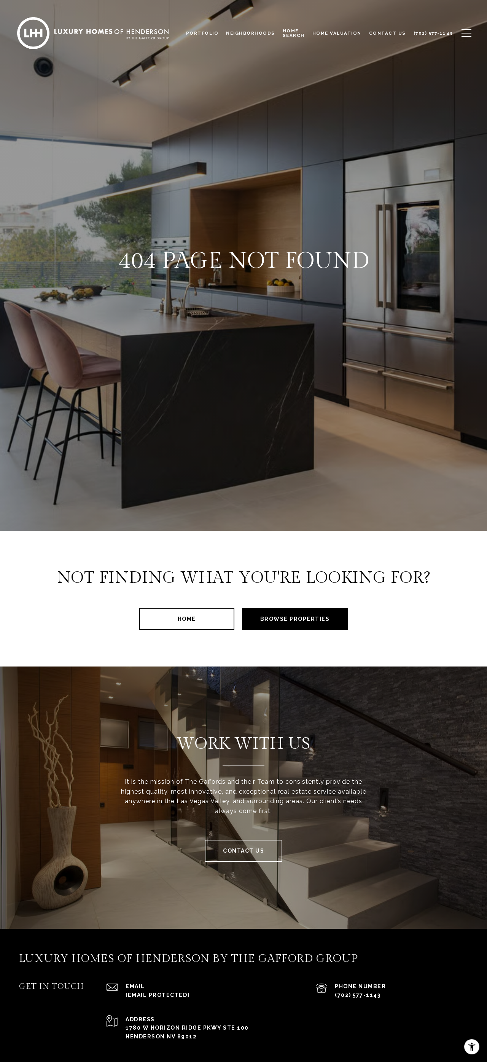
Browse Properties (295, 619)
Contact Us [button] (243, 851)
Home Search (294, 33)
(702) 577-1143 (357, 995)
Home (187, 619)
